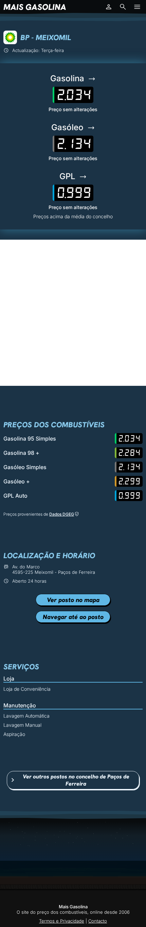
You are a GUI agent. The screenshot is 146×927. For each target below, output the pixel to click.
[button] (108, 6)
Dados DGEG (61, 514)
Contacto (97, 921)
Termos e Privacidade (61, 921)
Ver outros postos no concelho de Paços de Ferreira (76, 780)
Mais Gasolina (34, 7)
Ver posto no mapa (73, 600)
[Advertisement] (73, 313)
